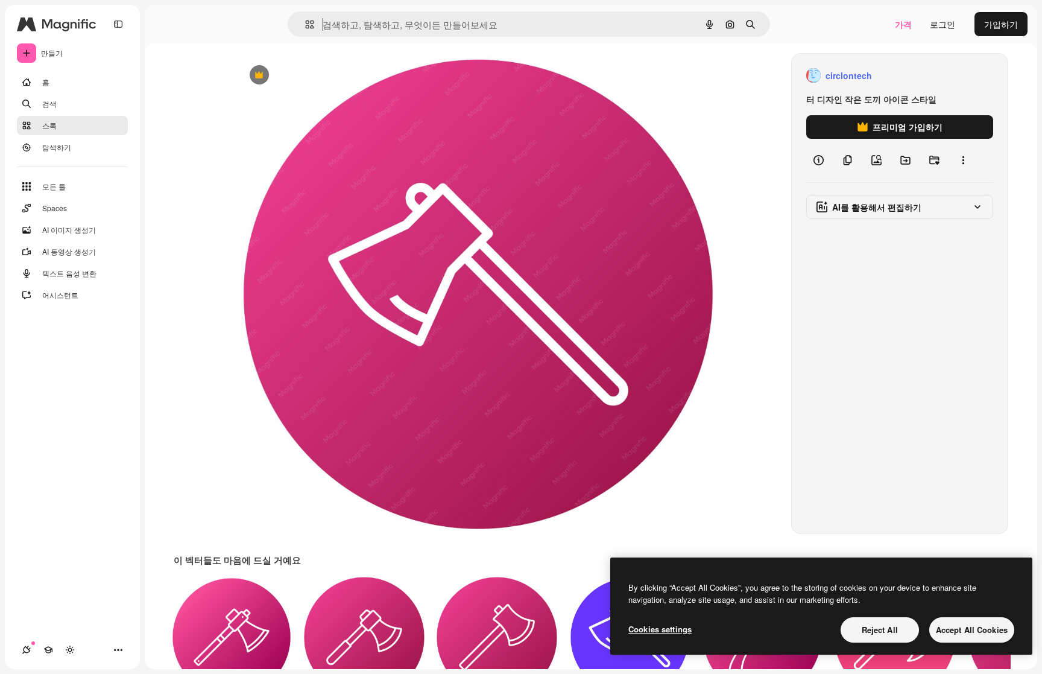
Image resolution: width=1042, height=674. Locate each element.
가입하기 (1001, 24)
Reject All (880, 629)
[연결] (26, 650)
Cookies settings (660, 629)
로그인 (942, 24)
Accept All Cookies (972, 629)
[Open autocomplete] (304, 24)
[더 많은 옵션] (963, 160)
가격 (903, 24)
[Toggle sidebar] (118, 24)
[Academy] (48, 650)
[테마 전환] (70, 650)
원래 (307, 75)
